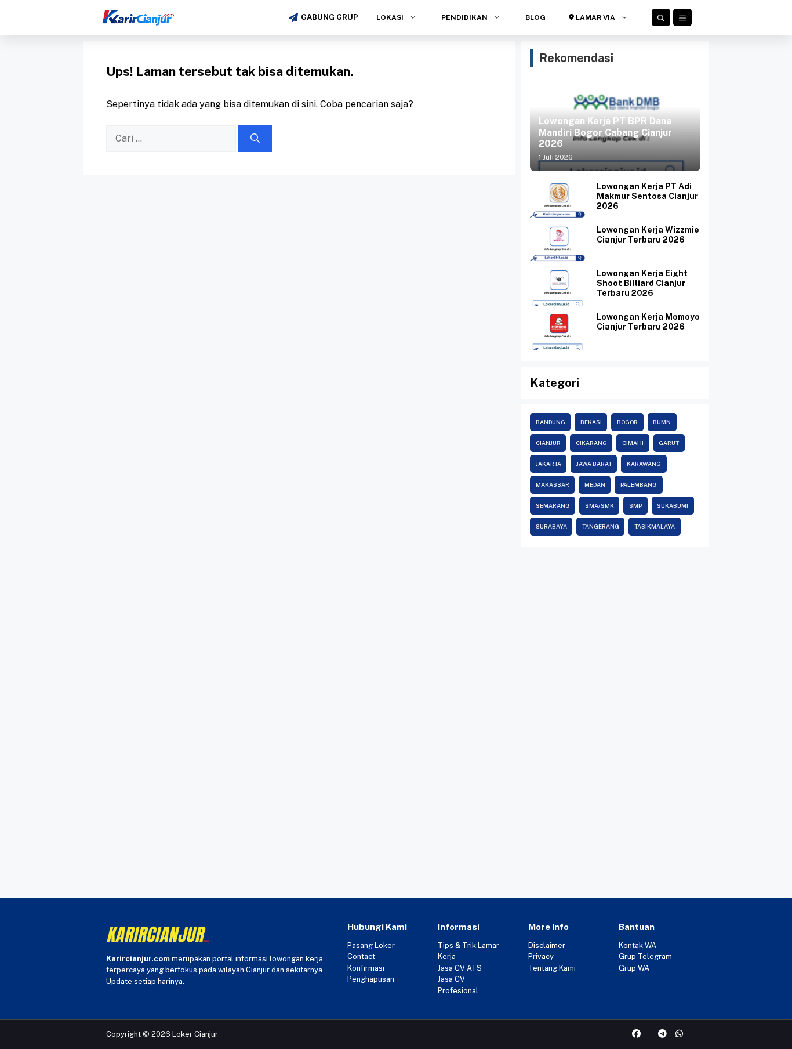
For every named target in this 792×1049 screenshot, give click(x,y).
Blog (535, 17)
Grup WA (634, 968)
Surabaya (551, 526)
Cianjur (548, 442)
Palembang (638, 484)
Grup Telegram (645, 956)
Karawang (644, 463)
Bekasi (591, 421)
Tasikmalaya (654, 526)
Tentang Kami (552, 968)
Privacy (541, 956)
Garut (669, 442)
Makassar (552, 484)
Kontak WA (637, 945)
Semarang (553, 505)
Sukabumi (672, 505)
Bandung (550, 421)
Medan (594, 484)
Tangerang (600, 526)
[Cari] (255, 138)
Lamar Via (594, 17)
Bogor (627, 421)
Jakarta (548, 463)
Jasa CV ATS (460, 968)
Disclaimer (546, 945)
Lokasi (389, 17)
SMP (635, 505)
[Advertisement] (396, 640)
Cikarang (591, 442)
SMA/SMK (599, 505)
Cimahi (633, 442)
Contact (361, 956)
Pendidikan (463, 17)
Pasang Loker (371, 945)
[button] (661, 17)
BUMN (662, 421)
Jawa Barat (594, 463)
